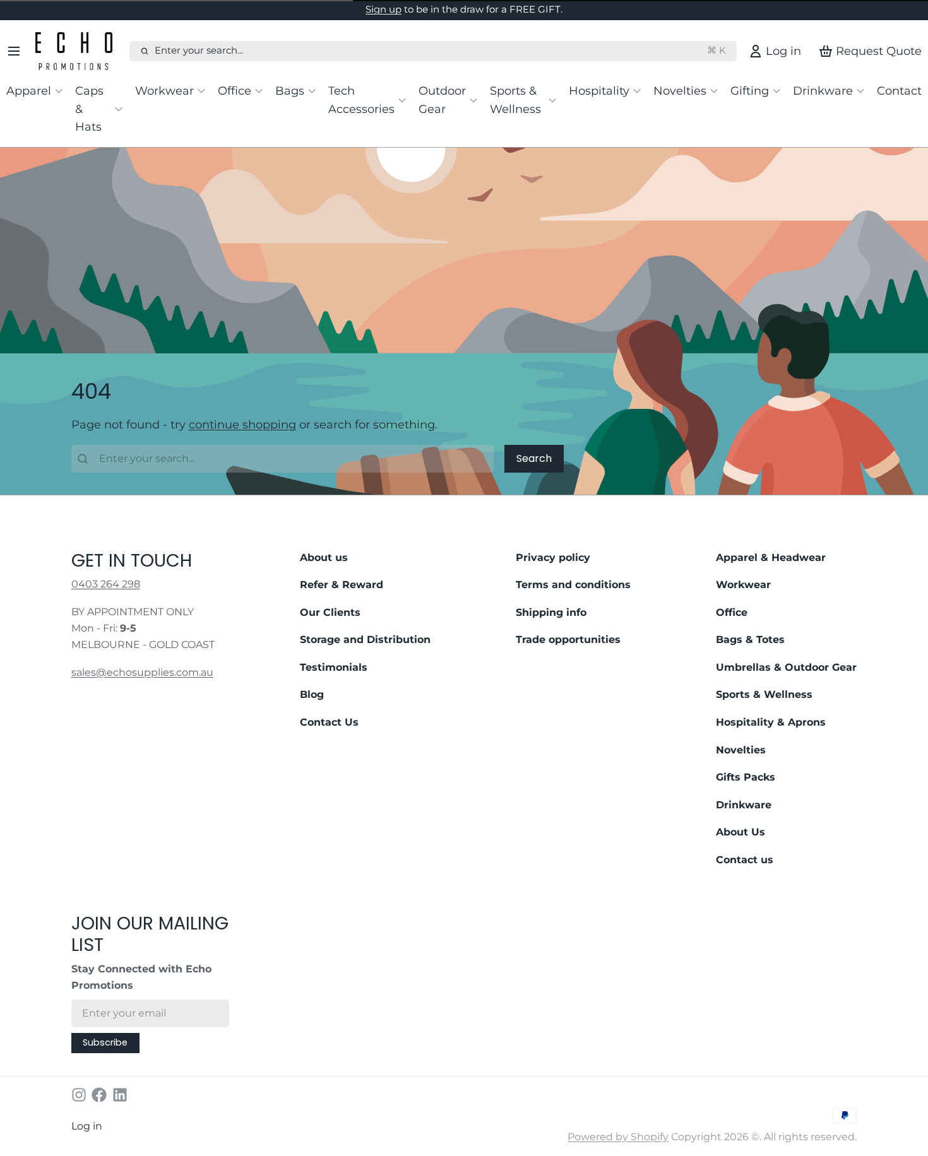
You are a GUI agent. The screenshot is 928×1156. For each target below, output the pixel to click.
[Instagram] (78, 1094)
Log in (86, 1126)
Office (234, 90)
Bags (289, 90)
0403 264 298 (105, 584)
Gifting (749, 90)
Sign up (384, 9)
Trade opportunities (568, 640)
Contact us (744, 860)
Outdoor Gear (442, 99)
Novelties (679, 90)
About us (324, 557)
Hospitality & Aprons (771, 722)
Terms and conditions (573, 585)
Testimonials (333, 667)
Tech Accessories (361, 99)
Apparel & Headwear (771, 557)
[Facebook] (99, 1094)
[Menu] (18, 51)
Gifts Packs (745, 777)
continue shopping (242, 424)
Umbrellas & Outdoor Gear (786, 667)
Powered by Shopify (618, 1137)
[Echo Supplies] (79, 51)
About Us (740, 832)
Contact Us (329, 722)
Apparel (28, 90)
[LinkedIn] (120, 1094)
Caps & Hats (89, 108)
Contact (899, 90)
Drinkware (823, 90)
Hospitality (599, 90)
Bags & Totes (750, 640)
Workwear (164, 90)
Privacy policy (553, 557)
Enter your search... (440, 50)
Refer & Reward (341, 585)
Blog (312, 694)
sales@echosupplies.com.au (142, 672)
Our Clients (330, 612)
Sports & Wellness (515, 99)
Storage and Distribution (365, 640)
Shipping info (551, 612)
